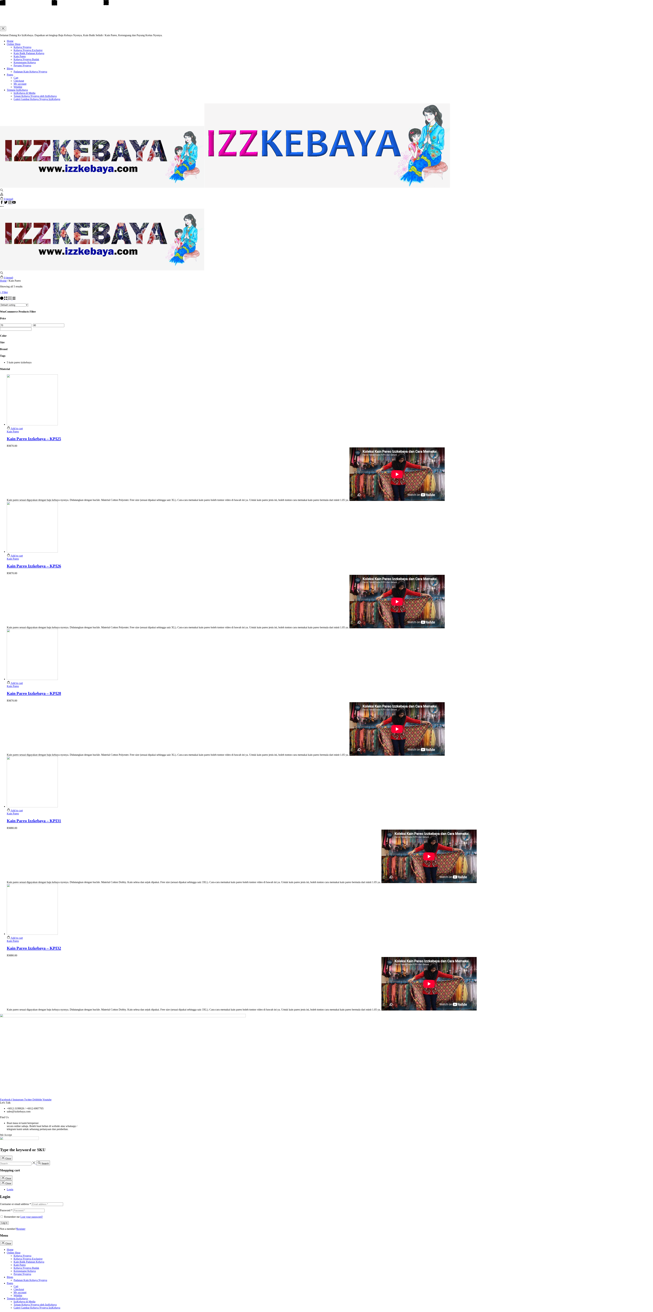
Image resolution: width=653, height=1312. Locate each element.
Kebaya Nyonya (22, 47)
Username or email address (15, 1204)
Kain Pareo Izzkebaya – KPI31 (34, 821)
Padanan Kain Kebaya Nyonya (30, 71)
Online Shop (13, 44)
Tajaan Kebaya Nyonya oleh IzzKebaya (35, 96)
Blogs (10, 68)
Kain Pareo (20, 56)
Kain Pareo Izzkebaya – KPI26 (34, 566)
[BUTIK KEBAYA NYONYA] (102, 269)
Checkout (19, 80)
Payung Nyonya (22, 65)
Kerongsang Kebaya (25, 62)
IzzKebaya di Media (24, 93)
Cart (16, 77)
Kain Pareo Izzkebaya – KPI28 (34, 693)
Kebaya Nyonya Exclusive (28, 50)
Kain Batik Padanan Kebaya (29, 53)
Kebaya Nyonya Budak (26, 59)
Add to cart (16, 428)
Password (6, 1210)
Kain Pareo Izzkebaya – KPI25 (34, 439)
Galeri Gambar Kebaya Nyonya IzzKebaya (37, 99)
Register (20, 1228)
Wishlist (18, 86)
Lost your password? (31, 1216)
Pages (10, 74)
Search (45, 1163)
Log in (4, 1223)
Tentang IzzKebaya (17, 89)
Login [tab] (10, 1189)
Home (10, 41)
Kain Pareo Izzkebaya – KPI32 (34, 948)
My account (20, 83)
